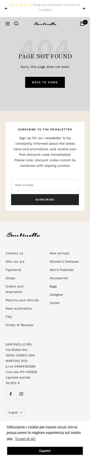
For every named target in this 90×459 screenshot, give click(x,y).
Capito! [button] (45, 451)
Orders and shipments (14, 289)
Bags (53, 286)
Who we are (15, 261)
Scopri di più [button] (25, 439)
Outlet (55, 303)
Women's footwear (64, 261)
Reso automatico (19, 308)
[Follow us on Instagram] (21, 394)
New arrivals (59, 253)
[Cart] (82, 24)
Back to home (45, 82)
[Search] (16, 24)
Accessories (59, 278)
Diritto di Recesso (19, 325)
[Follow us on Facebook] (11, 394)
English (13, 412)
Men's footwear (62, 270)
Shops (10, 278)
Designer (56, 294)
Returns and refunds (22, 300)
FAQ (9, 316)
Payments (13, 270)
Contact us (14, 253)
